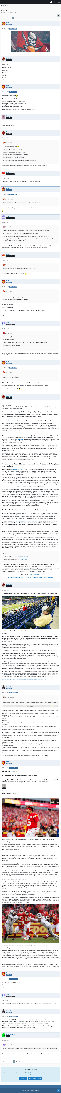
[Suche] (51, 2)
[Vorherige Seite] (2, 18)
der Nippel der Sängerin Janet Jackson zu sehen (25, 521)
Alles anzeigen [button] (30, 706)
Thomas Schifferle (6, 791)
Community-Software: (30, 1090)
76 (13, 18)
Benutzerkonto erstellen (35, 1078)
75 (10, 18)
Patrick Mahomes (17, 469)
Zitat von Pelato (9, 199)
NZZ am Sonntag (34, 574)
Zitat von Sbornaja (9, 697)
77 (16, 18)
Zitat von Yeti (8, 1045)
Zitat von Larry (8, 142)
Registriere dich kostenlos (35, 1073)
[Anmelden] (55, 2)
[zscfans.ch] (2, 2)
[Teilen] (58, 15)
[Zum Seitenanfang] (58, 1090)
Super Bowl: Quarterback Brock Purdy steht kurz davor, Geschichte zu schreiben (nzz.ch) (30, 577)
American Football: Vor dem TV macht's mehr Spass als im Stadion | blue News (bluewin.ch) (24, 679)
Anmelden (22, 1078)
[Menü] (59, 2)
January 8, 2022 (23, 559)
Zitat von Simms (9, 227)
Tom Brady (20, 439)
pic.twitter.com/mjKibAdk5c (20, 556)
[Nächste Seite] (18, 18)
